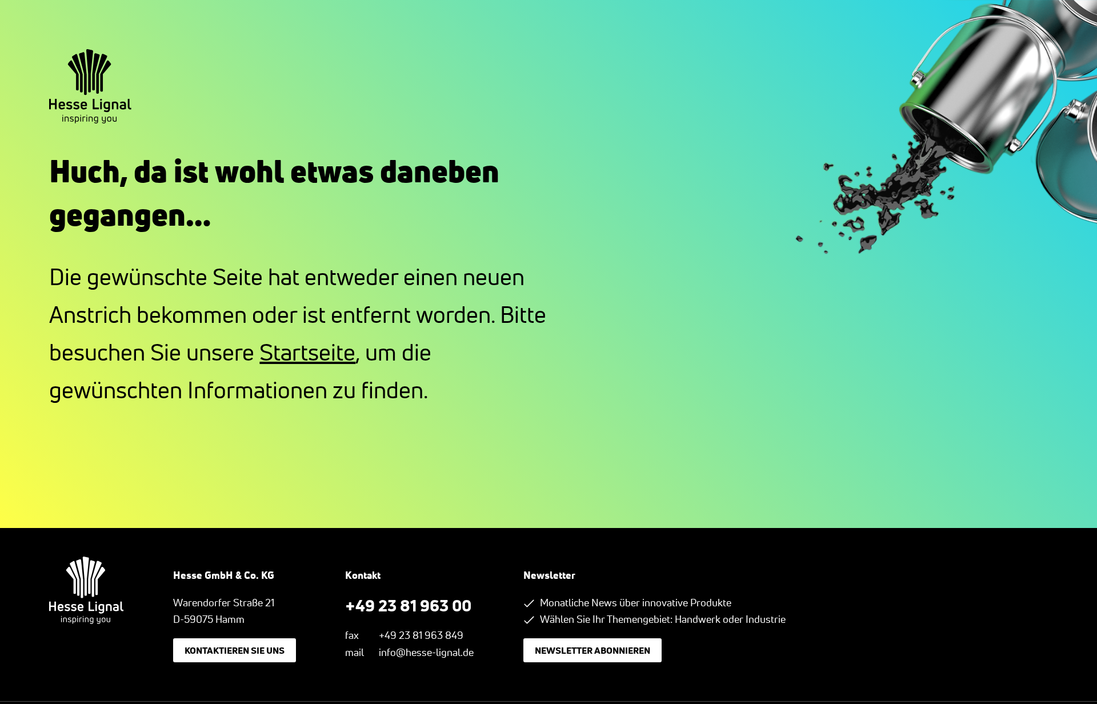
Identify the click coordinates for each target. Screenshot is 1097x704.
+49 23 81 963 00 (408, 605)
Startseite (307, 352)
